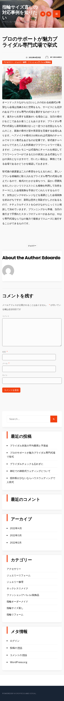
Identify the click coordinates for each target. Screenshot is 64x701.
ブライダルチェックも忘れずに (26, 464)
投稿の (16, 648)
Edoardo (57, 57)
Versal (32, 693)
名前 (5, 352)
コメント (5, 316)
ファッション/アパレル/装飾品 (39, 62)
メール (5, 363)
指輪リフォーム (15, 614)
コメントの (18, 655)
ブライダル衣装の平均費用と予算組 (29, 445)
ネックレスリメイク (17, 588)
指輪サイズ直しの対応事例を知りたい (20, 12)
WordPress (19, 693)
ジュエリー (32, 245)
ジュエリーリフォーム (19, 575)
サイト (5, 375)
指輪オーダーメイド (17, 601)
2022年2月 (16, 542)
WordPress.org (18, 662)
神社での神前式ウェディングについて (30, 471)
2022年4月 (16, 528)
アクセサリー (8, 62)
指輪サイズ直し (15, 608)
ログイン (14, 640)
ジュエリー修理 (20, 62)
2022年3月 (16, 535)
